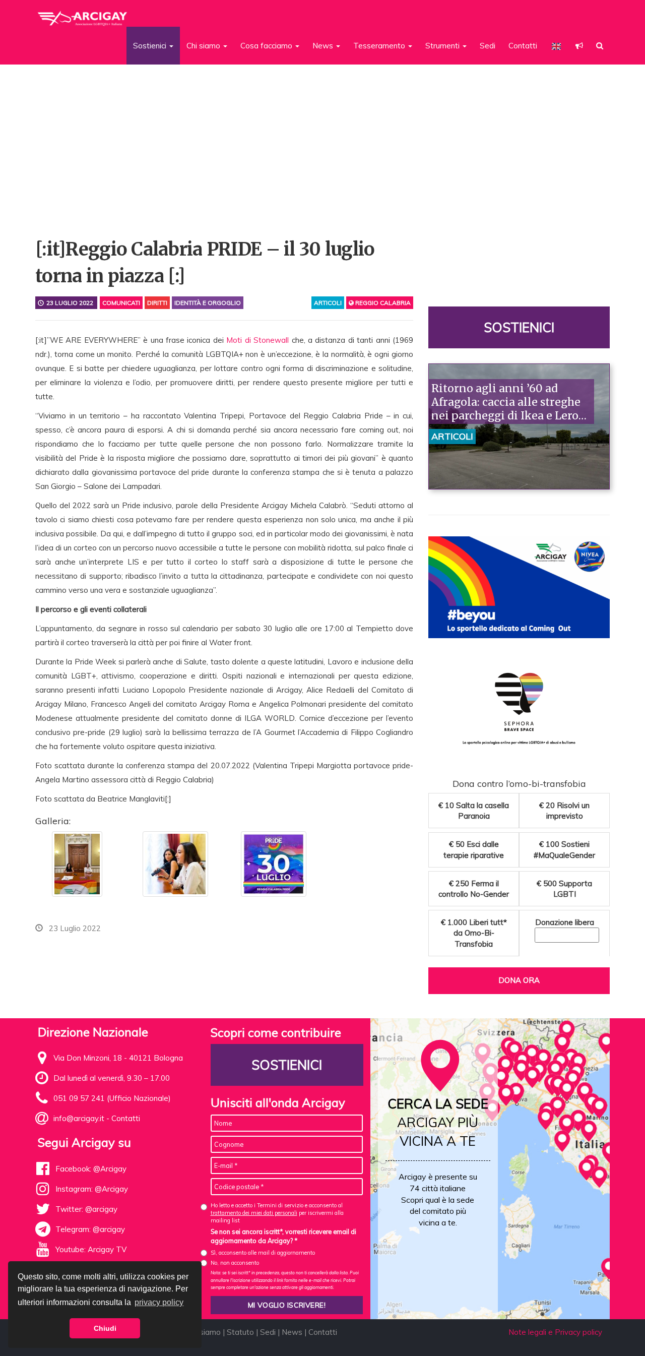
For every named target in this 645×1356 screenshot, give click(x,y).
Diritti (157, 302)
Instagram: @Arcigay (91, 1189)
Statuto (240, 1332)
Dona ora (519, 980)
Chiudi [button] (105, 1328)
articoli (328, 302)
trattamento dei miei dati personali (254, 1212)
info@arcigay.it (78, 1118)
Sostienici (519, 327)
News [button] (323, 45)
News (292, 1332)
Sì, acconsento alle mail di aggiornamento (263, 1252)
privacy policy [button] (159, 1302)
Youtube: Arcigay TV (90, 1249)
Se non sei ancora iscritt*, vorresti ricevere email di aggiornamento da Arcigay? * (283, 1236)
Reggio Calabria (382, 302)
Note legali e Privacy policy (555, 1332)
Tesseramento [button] (380, 45)
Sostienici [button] (150, 45)
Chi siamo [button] (204, 45)
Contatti (522, 45)
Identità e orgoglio (207, 302)
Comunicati (121, 302)
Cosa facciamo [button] (267, 45)
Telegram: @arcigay (90, 1229)
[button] (579, 46)
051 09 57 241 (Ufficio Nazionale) (112, 1098)
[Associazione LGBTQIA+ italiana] (83, 14)
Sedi (487, 45)
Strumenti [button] (443, 45)
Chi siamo (204, 1332)
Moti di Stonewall (257, 340)
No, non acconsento (235, 1262)
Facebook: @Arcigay (90, 1169)
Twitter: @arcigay (86, 1209)
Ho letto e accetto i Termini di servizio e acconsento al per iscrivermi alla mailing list (277, 1213)
